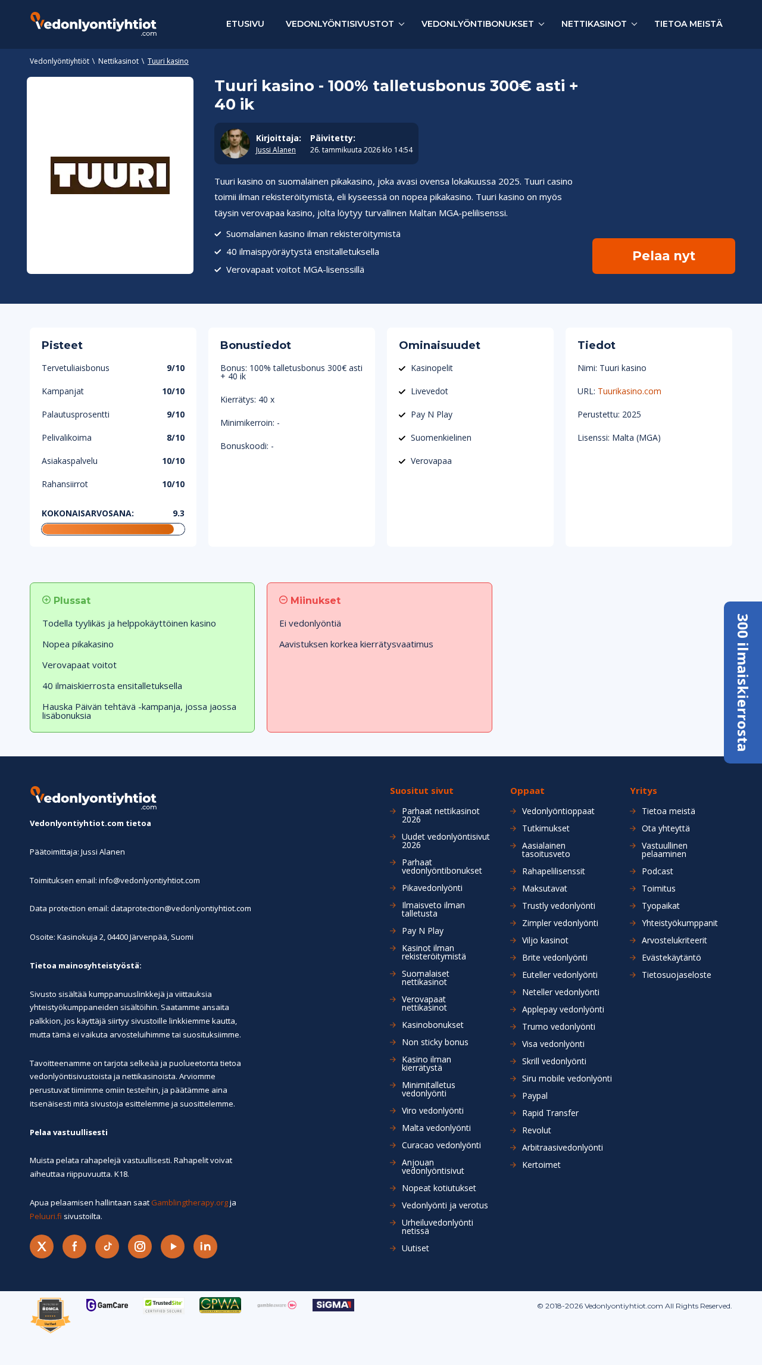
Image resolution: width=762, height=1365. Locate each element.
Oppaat (527, 790)
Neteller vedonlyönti (560, 992)
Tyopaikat (661, 906)
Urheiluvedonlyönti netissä (437, 1226)
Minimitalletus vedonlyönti (428, 1089)
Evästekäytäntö (671, 957)
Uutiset (415, 1248)
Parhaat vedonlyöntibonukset (442, 866)
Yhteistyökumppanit (680, 923)
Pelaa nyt (663, 255)
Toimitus (659, 888)
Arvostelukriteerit (674, 940)
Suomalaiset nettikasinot (425, 978)
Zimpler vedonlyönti (560, 923)
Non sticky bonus (435, 1042)
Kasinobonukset (433, 1025)
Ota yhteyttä (666, 828)
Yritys (643, 790)
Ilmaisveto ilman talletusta (433, 909)
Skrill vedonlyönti (554, 1061)
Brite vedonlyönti (555, 957)
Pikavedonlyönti (432, 888)
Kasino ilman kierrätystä (426, 1063)
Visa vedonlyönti (553, 1044)
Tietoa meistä (688, 23)
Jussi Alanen (276, 150)
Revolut (536, 1130)
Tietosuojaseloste (676, 975)
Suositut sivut (422, 790)
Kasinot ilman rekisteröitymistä (434, 952)
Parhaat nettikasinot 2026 (441, 815)
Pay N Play (423, 931)
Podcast (657, 871)
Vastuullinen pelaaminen (665, 850)
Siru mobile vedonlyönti (567, 1078)
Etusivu (245, 23)
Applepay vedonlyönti (563, 1009)
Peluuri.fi (46, 1216)
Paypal (535, 1096)
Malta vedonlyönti (436, 1128)
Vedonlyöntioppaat (558, 811)
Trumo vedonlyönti (558, 1027)
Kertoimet (541, 1165)
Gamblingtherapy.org (189, 1202)
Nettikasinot (594, 23)
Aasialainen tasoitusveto (546, 850)
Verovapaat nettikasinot (424, 1003)
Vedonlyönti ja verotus (445, 1205)
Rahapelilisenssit (553, 871)
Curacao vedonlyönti (441, 1145)
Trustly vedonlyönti (558, 906)
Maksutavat (544, 888)
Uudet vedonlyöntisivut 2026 (446, 841)
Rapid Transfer (550, 1113)
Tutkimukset (546, 828)
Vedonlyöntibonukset (477, 23)
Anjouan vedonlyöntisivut (433, 1166)
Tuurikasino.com (629, 391)
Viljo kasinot (545, 940)
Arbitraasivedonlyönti (562, 1147)
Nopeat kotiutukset (439, 1188)
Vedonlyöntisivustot (340, 23)
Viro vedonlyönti (433, 1111)
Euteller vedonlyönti (560, 975)
